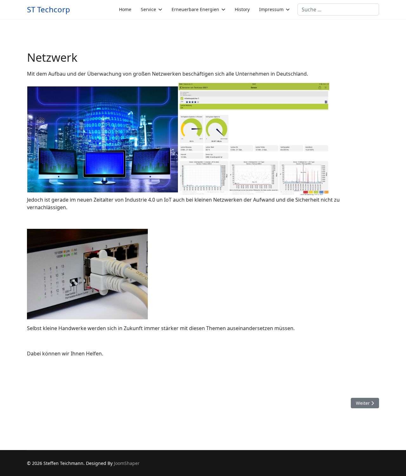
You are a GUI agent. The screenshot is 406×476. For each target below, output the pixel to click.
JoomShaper (127, 463)
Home (125, 9)
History (242, 9)
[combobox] (338, 9)
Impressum (271, 9)
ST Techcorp (48, 9)
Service (148, 9)
